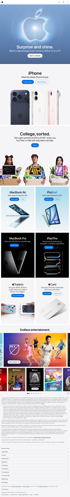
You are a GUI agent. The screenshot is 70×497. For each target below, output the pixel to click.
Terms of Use (13, 494)
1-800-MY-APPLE (43, 486)
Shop (35, 145)
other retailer (26, 486)
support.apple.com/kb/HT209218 (42, 437)
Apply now (58, 293)
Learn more (28, 82)
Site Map (36, 494)
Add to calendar (35, 56)
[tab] (32, 393)
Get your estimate (18, 295)
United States (4, 489)
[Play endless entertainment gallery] (68, 393)
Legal (31, 494)
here (43, 403)
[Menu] (68, 2)
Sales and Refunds (23, 494)
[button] (59, 2)
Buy (23, 199)
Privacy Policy (5, 494)
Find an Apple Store (16, 486)
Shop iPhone (41, 82)
